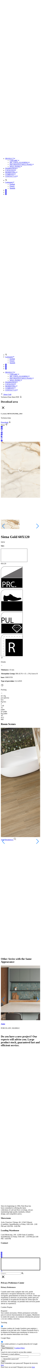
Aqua (3, 1024)
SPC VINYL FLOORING (19, 162)
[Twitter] (2, 431)
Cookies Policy (19, 1348)
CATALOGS (10, 170)
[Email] (2, 427)
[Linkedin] (1, 435)
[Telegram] (2, 441)
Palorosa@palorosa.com (9, 1247)
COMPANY (9, 174)
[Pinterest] (2, 433)
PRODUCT (9, 158)
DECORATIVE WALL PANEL (21, 164)
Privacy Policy (16, 1266)
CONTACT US (10, 176)
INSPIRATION (10, 168)
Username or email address (10, 1354)
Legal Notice (5, 1266)
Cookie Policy (27, 1266)
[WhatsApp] (1, 439)
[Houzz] (1, 437)
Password (4, 1356)
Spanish (12, 188)
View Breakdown (7, 840)
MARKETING (10, 172)
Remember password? (11, 1359)
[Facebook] (2, 429)
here (2, 1365)
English (12, 184)
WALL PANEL (15, 166)
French (12, 186)
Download (5, 422)
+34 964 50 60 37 (27, 1247)
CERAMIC (14, 160)
